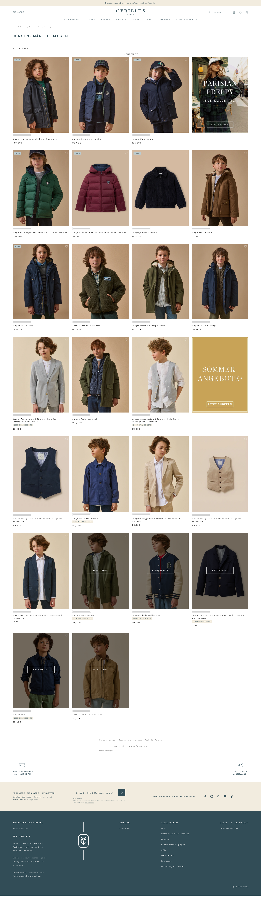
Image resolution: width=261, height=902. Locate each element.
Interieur (164, 19)
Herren (105, 19)
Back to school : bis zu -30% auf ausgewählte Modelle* (130, 3)
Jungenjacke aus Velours (144, 232)
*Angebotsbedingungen (173, 844)
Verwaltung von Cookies (173, 866)
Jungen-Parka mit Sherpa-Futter (148, 326)
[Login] (234, 12)
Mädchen (121, 19)
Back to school (73, 19)
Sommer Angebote (186, 19)
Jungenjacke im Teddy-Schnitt (147, 615)
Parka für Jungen (107, 740)
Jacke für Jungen (153, 740)
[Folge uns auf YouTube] (225, 796)
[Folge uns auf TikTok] (232, 796)
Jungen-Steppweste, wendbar (87, 139)
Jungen (136, 19)
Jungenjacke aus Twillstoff (85, 518)
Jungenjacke (19, 715)
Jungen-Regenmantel (83, 615)
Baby (150, 19)
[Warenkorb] (247, 12)
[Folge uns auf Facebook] (205, 796)
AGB (163, 850)
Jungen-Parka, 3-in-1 (142, 139)
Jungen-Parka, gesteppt (204, 326)
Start (15, 27)
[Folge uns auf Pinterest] (218, 796)
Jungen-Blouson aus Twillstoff (87, 715)
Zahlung (165, 839)
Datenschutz (167, 855)
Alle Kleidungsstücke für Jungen (130, 746)
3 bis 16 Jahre (35, 27)
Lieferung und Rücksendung (175, 834)
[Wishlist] (240, 12)
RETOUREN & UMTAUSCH (240, 772)
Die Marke (18, 12)
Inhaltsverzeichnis (229, 828)
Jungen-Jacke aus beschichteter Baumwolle (35, 139)
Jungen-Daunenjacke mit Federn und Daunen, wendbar (40, 232)
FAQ (163, 828)
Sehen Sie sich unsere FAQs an (28, 872)
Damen (91, 19)
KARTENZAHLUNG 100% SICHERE (23, 772)
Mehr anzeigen (106, 751)
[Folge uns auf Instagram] (211, 796)
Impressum (166, 861)
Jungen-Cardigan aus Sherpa (87, 326)
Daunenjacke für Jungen (130, 740)
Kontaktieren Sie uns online (26, 876)
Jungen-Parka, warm (23, 326)
